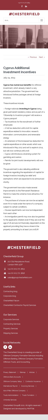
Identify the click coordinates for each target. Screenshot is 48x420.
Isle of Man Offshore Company (14, 391)
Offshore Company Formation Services (19, 356)
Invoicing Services (27, 386)
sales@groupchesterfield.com (20, 277)
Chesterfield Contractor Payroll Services (19, 305)
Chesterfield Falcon (11, 301)
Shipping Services (10, 333)
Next (41, 57)
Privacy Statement (9, 372)
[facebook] (5, 347)
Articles (32, 372)
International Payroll (10, 386)
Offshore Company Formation (30, 359)
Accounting (25, 362)
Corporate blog (9, 296)
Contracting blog (10, 291)
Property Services (10, 328)
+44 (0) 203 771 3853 (16, 269)
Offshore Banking (10, 359)
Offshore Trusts (9, 362)
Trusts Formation (28, 395)
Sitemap (23, 372)
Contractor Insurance (33, 381)
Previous (33, 57)
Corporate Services (11, 319)
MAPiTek (30, 409)
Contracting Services (11, 324)
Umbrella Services (10, 400)
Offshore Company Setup (12, 381)
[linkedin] (10, 347)
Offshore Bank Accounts (12, 377)
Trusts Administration (10, 395)
